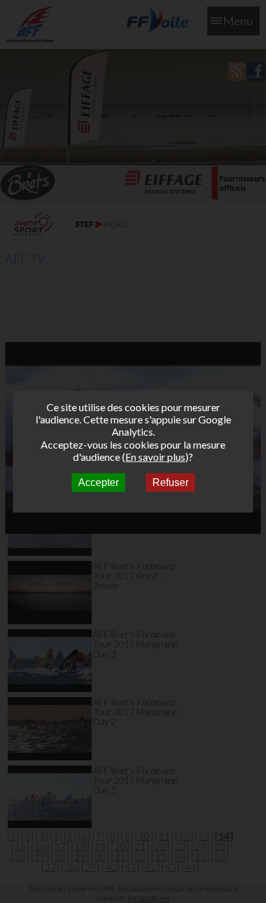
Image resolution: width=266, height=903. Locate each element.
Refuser (170, 482)
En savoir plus (155, 457)
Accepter (98, 482)
